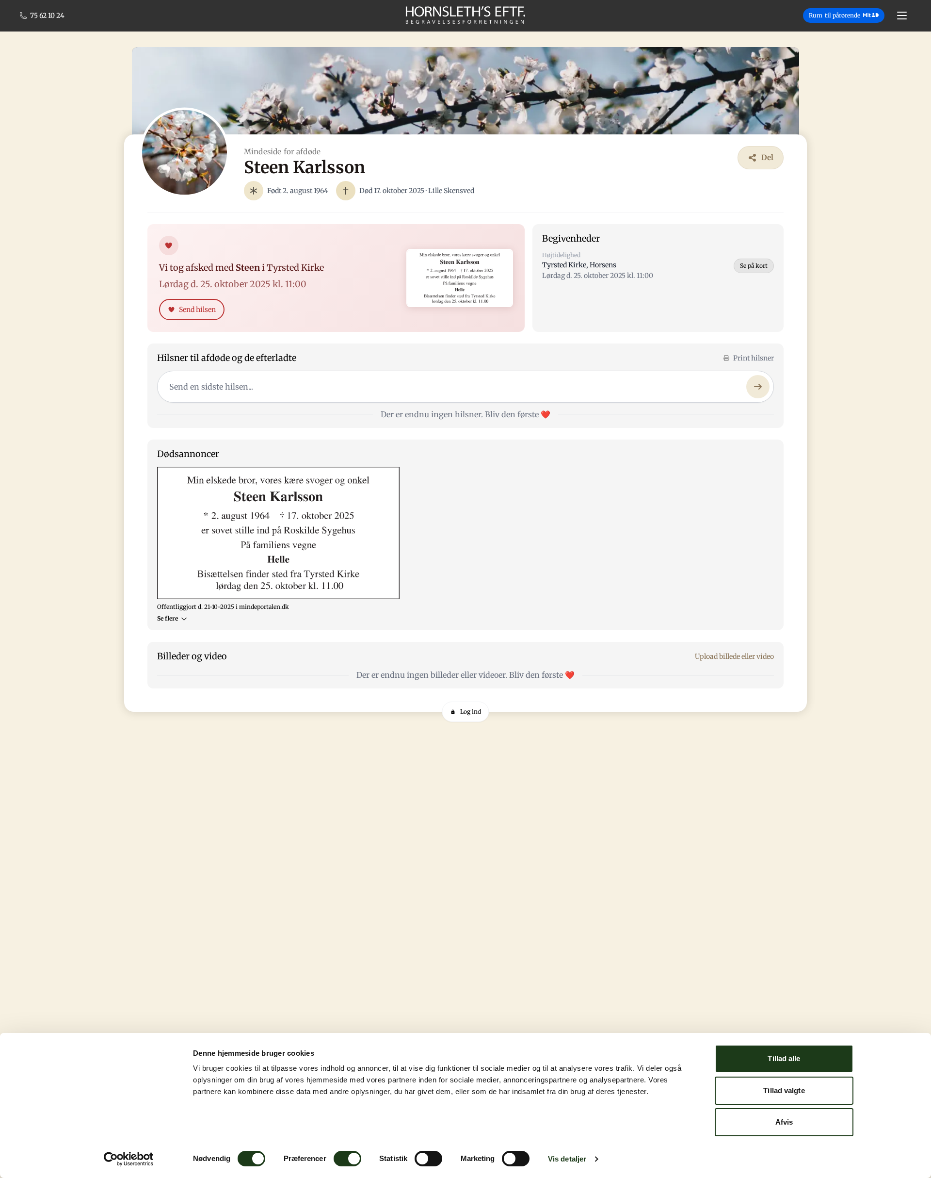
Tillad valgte (783, 1090)
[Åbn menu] (902, 15)
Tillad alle (784, 1058)
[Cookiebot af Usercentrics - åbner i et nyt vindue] (128, 1159)
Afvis (784, 1122)
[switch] (347, 1158)
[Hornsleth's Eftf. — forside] (465, 15)
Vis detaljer (567, 1159)
